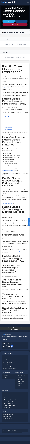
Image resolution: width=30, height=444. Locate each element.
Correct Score (8, 129)
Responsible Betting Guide (16, 251)
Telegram (9, 21)
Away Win (7, 118)
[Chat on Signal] (12, 346)
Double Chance (9, 123)
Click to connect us (7, 418)
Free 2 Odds (21, 21)
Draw (6, 121)
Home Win (7, 116)
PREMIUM (14, 24)
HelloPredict (12, 439)
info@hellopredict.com (8, 414)
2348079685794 (7, 416)
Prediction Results (7, 203)
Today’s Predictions (9, 87)
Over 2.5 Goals (8, 127)
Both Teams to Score (10, 125)
